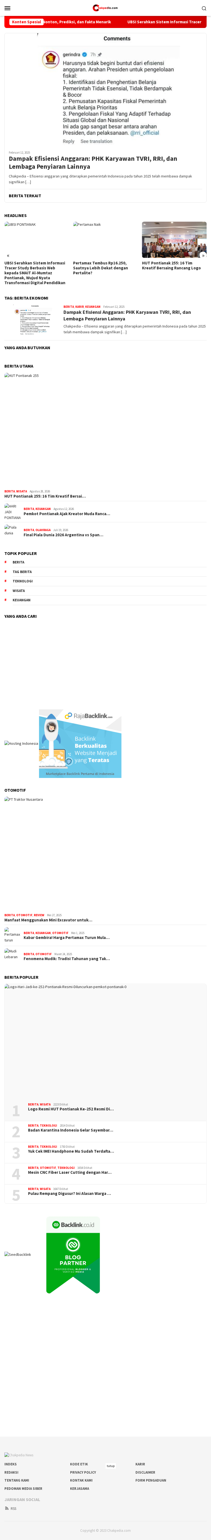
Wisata (21, 491)
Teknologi (23, 581)
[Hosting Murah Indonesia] (21, 743)
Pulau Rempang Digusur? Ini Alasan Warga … (69, 1193)
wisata (19, 590)
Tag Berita (22, 571)
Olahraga (43, 530)
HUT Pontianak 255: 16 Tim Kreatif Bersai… (45, 496)
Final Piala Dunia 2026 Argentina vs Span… (63, 534)
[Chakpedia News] (105, 7)
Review (39, 915)
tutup (111, 1466)
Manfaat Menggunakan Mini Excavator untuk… (48, 920)
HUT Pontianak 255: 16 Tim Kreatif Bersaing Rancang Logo (171, 265)
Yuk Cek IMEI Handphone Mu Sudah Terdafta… (71, 1151)
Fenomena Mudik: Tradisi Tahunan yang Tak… (67, 958)
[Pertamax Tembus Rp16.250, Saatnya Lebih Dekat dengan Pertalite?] (105, 240)
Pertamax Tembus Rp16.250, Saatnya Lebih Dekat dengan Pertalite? (100, 268)
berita (18, 562)
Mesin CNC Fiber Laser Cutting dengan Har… (70, 1172)
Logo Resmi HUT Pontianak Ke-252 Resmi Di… (71, 1109)
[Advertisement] (105, 661)
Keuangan (93, 307)
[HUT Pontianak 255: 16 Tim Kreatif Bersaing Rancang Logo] (174, 240)
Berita (68, 307)
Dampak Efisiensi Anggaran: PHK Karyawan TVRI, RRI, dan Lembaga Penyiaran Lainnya (93, 163)
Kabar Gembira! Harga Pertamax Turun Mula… (67, 937)
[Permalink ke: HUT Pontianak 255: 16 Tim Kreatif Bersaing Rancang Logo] (105, 430)
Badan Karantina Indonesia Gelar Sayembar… (70, 1130)
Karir (79, 307)
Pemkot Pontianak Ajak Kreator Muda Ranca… (67, 513)
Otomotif (24, 915)
